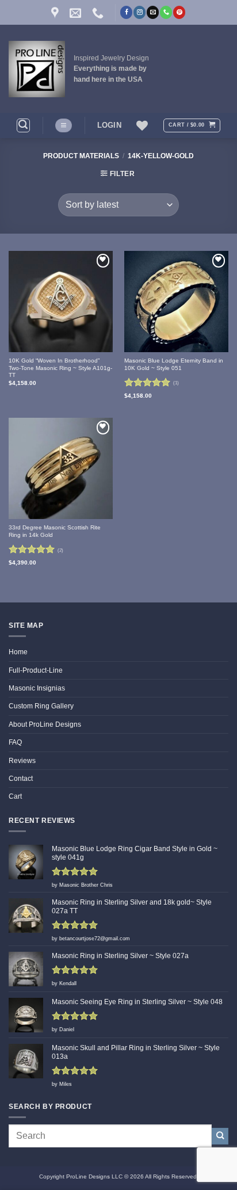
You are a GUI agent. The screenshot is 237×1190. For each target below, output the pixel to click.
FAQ (15, 742)
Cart (15, 796)
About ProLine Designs (45, 724)
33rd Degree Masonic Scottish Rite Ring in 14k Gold (55, 531)
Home (18, 652)
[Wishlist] (142, 125)
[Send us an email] (153, 12)
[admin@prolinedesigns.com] (77, 12)
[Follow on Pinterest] (179, 12)
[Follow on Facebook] (126, 12)
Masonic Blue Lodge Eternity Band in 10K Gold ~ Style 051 (173, 364)
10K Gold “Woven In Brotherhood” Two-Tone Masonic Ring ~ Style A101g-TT (60, 367)
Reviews (22, 760)
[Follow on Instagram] (139, 12)
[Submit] (220, 1136)
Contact (21, 778)
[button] (23, 125)
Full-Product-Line (36, 670)
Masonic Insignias (37, 688)
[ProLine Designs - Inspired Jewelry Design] (37, 69)
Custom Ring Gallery (41, 706)
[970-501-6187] (99, 12)
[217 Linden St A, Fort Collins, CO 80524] (56, 12)
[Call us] (166, 12)
